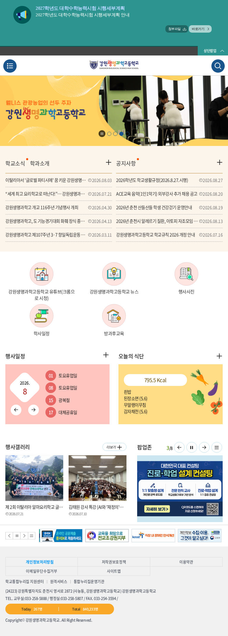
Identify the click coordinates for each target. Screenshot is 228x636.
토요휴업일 (63, 375)
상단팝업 (210, 50)
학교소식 (15, 163)
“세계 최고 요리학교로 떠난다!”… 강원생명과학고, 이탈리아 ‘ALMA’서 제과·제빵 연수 (58, 193)
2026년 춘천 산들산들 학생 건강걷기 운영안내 (169, 207)
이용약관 (186, 562)
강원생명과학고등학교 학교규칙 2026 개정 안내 (169, 234)
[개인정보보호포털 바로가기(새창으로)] (199, 535)
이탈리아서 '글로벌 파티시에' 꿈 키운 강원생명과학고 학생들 (58, 180)
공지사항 (126, 163)
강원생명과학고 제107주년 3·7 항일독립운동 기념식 (58, 234)
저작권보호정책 (114, 562)
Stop (102, 133)
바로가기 (198, 29)
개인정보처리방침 (39, 562)
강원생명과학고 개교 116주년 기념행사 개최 (58, 207)
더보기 (111, 447)
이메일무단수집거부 (41, 571)
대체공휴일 (63, 412)
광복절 (59, 400)
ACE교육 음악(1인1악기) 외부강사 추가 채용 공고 (169, 193)
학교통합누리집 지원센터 (24, 581)
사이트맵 (114, 571)
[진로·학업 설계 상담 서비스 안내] (180, 488)
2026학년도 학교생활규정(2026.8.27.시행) (169, 180)
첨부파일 (174, 29)
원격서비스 (58, 581)
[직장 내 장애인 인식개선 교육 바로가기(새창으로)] (153, 535)
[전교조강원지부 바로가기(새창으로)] (107, 535)
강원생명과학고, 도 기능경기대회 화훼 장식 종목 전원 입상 (58, 221)
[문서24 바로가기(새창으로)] (61, 535)
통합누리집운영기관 (89, 581)
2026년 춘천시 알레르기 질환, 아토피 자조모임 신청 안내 (169, 221)
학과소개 (40, 163)
